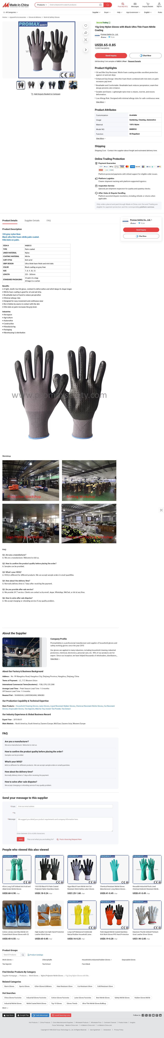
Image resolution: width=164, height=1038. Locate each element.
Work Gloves (7, 960)
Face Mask (86, 964)
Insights (132, 1022)
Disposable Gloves (16, 709)
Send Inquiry (111, 55)
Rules (160, 12)
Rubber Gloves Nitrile (142, 998)
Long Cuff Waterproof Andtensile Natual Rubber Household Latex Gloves (79, 934)
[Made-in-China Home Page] (15, 4)
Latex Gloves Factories (82, 998)
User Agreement (95, 1030)
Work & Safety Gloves (52, 17)
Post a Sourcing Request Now (69, 839)
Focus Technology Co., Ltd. (65, 1030)
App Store (8, 1015)
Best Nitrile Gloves (103, 998)
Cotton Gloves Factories (60, 998)
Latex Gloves (44, 706)
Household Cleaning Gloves (27, 706)
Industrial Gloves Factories (36, 998)
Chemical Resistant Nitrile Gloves (89, 706)
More (4, 1008)
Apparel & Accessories (17, 17)
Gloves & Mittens (35, 17)
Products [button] (41, 4)
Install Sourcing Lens (62, 1015)
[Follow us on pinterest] (157, 1015)
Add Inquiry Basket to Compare (47, 94)
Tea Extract (66, 709)
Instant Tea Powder (53, 709)
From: (13, 806)
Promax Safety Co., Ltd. (109, 34)
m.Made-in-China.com (88, 1025)
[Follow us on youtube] (153, 1015)
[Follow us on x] (146, 1015)
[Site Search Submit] (107, 4)
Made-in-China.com (71, 1025)
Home (4, 17)
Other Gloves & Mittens (43, 986)
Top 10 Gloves (56, 1003)
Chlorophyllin (47, 960)
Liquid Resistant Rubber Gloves (62, 706)
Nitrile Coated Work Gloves (36, 1003)
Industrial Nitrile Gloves (12, 1003)
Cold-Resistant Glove (105, 986)
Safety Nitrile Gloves (122, 998)
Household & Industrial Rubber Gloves (96, 960)
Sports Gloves (24, 986)
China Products (45, 1022)
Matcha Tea (40, 709)
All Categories (11, 12)
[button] (100, 5)
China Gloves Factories (12, 998)
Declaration (107, 1030)
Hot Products (33, 1022)
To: (14, 813)
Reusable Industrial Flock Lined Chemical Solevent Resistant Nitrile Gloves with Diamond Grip (145, 889)
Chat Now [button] (147, 55)
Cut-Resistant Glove (84, 986)
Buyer (106, 12)
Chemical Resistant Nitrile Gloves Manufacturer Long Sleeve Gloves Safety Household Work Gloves (112, 889)
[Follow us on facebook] (143, 1015)
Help (118, 12)
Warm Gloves (9, 986)
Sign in (159, 6)
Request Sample (134, 61)
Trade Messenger (40, 1015)
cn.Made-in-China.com (104, 1025)
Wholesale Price (96, 1022)
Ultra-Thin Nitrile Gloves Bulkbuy (94, 1003)
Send (20, 839)
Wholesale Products (82, 1022)
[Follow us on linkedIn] (160, 1015)
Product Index (123, 1022)
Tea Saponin (29, 709)
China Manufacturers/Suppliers (63, 1022)
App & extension (132, 12)
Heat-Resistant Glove (64, 986)
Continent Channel (110, 1022)
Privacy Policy (118, 1030)
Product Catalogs (36, 955)
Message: (12, 819)
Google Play (23, 1015)
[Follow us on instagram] (150, 1015)
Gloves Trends (72, 1003)
